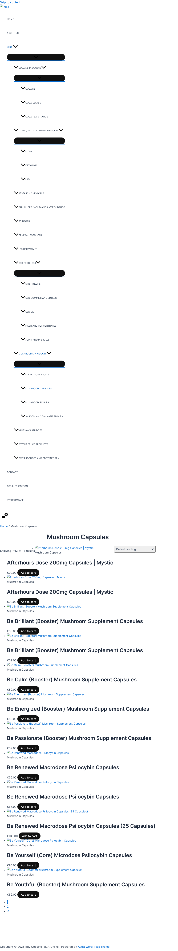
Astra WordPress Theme (94, 946)
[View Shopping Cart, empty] (3, 516)
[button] (15, 47)
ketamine (31, 165)
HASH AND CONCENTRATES (40, 325)
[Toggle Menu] (36, 57)
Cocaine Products (29, 67)
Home (10, 19)
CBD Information (17, 486)
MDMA (29, 151)
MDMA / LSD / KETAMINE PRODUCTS (38, 130)
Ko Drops (24, 221)
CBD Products (27, 263)
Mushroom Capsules (38, 388)
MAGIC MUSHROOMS (37, 374)
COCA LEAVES (33, 102)
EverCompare (15, 500)
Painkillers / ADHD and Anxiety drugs (41, 207)
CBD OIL (29, 311)
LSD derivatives (27, 249)
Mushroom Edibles (37, 402)
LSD (27, 179)
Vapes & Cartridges (30, 430)
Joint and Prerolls (37, 339)
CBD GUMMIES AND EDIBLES (41, 297)
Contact (12, 472)
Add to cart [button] (28, 572)
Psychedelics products (33, 444)
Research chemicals (31, 193)
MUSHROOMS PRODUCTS (32, 353)
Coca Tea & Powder (37, 116)
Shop (10, 46)
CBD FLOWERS (33, 283)
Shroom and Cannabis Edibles (44, 416)
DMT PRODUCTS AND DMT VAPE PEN (38, 458)
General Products (30, 235)
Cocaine (30, 88)
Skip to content (10, 2)
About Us (13, 33)
